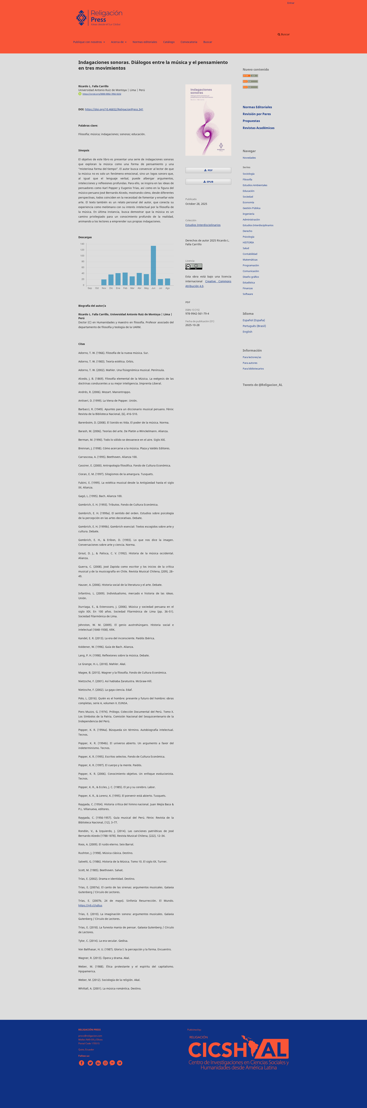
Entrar (290, 3)
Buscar (207, 42)
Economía (248, 202)
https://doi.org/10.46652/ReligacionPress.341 (114, 109)
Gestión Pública (251, 208)
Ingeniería (248, 213)
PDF (210, 170)
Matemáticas (250, 259)
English (247, 331)
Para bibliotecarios (253, 368)
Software (248, 294)
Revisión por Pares (257, 114)
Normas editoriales (145, 42)
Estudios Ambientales (255, 185)
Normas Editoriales (257, 107)
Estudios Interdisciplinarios (203, 225)
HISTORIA (248, 242)
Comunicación (251, 271)
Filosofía (247, 179)
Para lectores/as (252, 357)
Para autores (250, 363)
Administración (251, 219)
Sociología (248, 173)
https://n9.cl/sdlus (90, 905)
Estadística (249, 282)
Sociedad (248, 196)
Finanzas (248, 288)
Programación (251, 265)
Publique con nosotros (88, 42)
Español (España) (254, 320)
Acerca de (117, 42)
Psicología (248, 236)
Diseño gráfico (251, 276)
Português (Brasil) (254, 326)
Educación (248, 191)
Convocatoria (189, 42)
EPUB (209, 181)
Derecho (247, 231)
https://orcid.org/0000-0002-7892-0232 (102, 94)
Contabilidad (250, 254)
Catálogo (169, 42)
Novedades (249, 157)
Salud (246, 248)
